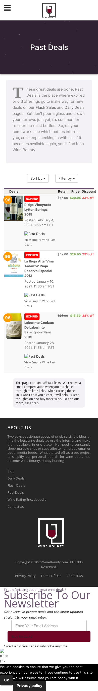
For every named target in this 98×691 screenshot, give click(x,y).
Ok (6, 680)
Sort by (36, 178)
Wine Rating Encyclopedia (27, 499)
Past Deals (16, 492)
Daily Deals (74, 107)
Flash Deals (16, 485)
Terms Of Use (51, 575)
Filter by (66, 178)
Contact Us (16, 506)
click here (31, 403)
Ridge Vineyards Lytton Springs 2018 (37, 206)
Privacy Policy (25, 575)
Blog (11, 471)
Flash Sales (46, 107)
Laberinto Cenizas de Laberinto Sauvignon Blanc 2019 (39, 327)
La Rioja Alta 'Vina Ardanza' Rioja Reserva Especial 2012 (39, 265)
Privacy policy (29, 685)
